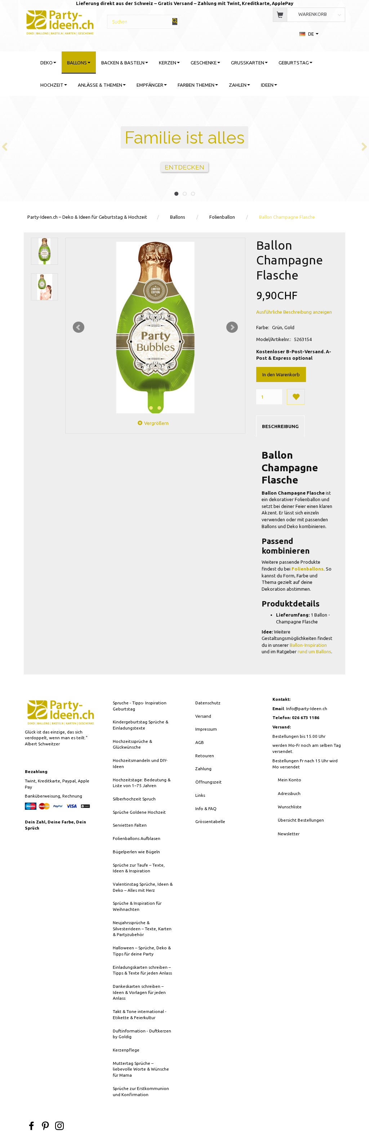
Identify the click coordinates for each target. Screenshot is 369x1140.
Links (200, 795)
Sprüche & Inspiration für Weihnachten (137, 906)
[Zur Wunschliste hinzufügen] (296, 397)
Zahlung (203, 768)
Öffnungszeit (208, 782)
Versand (203, 716)
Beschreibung (280, 426)
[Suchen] (174, 21)
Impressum (206, 729)
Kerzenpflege (126, 1050)
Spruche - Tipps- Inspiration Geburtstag (139, 705)
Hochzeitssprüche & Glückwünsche (132, 744)
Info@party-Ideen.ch (306, 708)
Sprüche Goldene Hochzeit (139, 812)
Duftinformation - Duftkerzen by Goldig (142, 1033)
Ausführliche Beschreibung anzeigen (294, 311)
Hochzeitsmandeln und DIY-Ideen (140, 763)
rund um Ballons (314, 651)
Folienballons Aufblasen (136, 838)
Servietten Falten (130, 825)
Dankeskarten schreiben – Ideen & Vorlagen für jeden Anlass (139, 992)
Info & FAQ (206, 808)
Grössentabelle (210, 821)
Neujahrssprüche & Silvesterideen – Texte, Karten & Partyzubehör (142, 928)
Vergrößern (156, 423)
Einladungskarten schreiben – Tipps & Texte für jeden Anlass (142, 970)
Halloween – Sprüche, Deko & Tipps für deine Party (142, 950)
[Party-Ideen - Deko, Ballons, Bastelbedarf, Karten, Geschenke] (60, 21)
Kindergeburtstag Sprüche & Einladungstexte (140, 724)
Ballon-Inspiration (308, 645)
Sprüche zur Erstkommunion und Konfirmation (141, 1091)
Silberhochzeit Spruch (134, 798)
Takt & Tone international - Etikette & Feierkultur (139, 1014)
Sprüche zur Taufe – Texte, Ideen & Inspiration (139, 868)
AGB (199, 742)
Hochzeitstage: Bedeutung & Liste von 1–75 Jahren (141, 782)
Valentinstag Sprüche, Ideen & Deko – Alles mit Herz (143, 887)
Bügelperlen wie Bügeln (136, 851)
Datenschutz (208, 702)
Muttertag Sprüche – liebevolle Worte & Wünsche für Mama (141, 1069)
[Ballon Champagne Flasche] (155, 327)
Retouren (204, 755)
